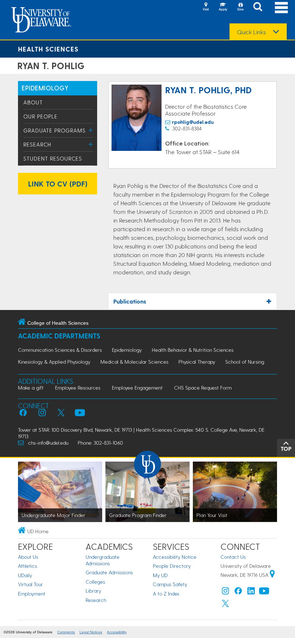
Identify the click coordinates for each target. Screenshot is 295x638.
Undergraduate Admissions (102, 560)
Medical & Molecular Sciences (134, 362)
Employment (31, 593)
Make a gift (31, 388)
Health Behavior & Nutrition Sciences (192, 350)
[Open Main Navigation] (281, 7)
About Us (28, 557)
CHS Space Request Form (203, 388)
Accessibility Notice (174, 557)
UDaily (25, 575)
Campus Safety (170, 584)
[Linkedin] (251, 592)
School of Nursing (244, 362)
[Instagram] (226, 592)
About (33, 102)
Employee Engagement (137, 388)
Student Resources (52, 158)
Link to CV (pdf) (57, 183)
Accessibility (117, 632)
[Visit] (205, 7)
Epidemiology (127, 350)
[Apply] (223, 7)
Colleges (95, 582)
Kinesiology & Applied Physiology (54, 362)
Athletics (27, 566)
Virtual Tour (30, 584)
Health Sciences (48, 49)
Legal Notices (91, 632)
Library (93, 591)
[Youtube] (264, 592)
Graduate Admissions (109, 572)
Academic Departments (59, 336)
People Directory (172, 566)
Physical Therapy (196, 362)
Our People (40, 116)
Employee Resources (77, 388)
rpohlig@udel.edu (193, 122)
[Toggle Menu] (91, 130)
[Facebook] (238, 592)
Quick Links (251, 32)
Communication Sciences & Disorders (60, 350)
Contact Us (233, 557)
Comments (66, 632)
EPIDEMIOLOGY (45, 87)
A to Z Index (166, 593)
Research (37, 144)
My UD (160, 575)
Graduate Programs (54, 130)
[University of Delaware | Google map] (272, 575)
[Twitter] (226, 605)
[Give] (240, 7)
